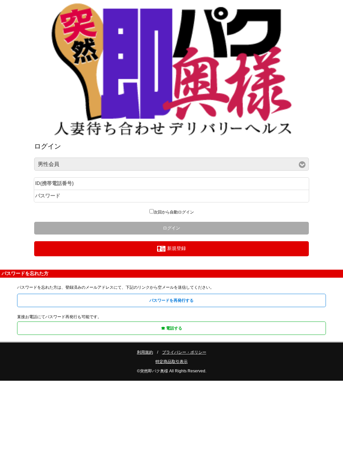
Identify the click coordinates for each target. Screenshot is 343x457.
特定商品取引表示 (171, 361)
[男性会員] (171, 164)
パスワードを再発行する (171, 300)
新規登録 (176, 248)
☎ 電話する (171, 328)
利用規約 (145, 352)
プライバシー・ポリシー (184, 352)
